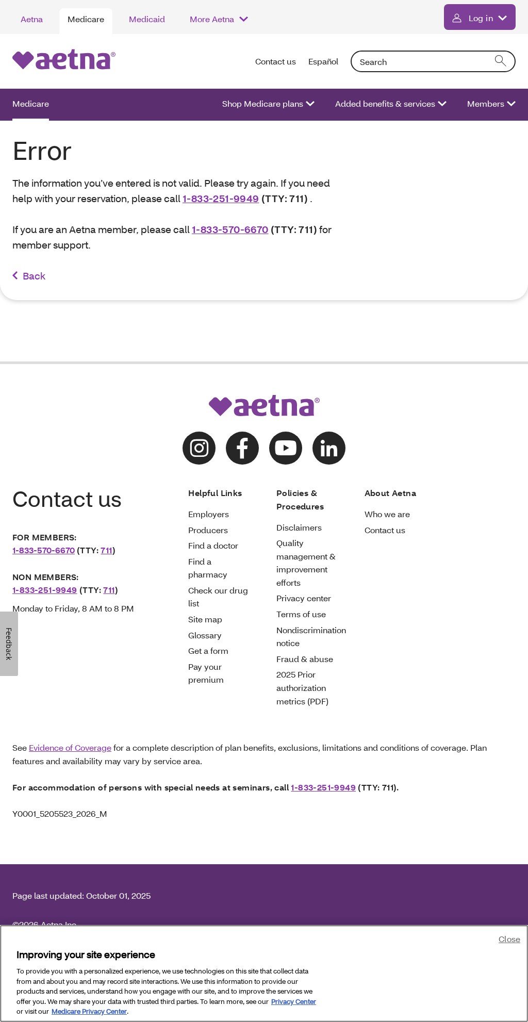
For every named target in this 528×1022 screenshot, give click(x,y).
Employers (208, 513)
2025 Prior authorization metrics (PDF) (302, 687)
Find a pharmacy (207, 568)
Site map (205, 619)
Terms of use (301, 613)
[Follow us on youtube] (285, 448)
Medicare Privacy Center (89, 1011)
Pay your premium (206, 673)
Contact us (275, 61)
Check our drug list (218, 597)
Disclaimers (299, 527)
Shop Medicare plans (262, 103)
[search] (501, 61)
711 (106, 550)
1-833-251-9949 (221, 198)
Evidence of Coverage (70, 747)
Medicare (86, 18)
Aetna (32, 18)
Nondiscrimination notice (311, 636)
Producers (208, 529)
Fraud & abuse (304, 658)
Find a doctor (213, 545)
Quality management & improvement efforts (306, 562)
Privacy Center (293, 1001)
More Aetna (212, 18)
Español (323, 61)
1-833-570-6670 (230, 229)
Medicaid (147, 18)
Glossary (205, 635)
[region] (264, 973)
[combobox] (433, 61)
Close (509, 938)
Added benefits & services (385, 103)
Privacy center (303, 597)
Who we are (387, 513)
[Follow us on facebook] (242, 448)
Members (485, 103)
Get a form (208, 650)
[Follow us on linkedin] (328, 448)
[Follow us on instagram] (199, 448)
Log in (481, 17)
